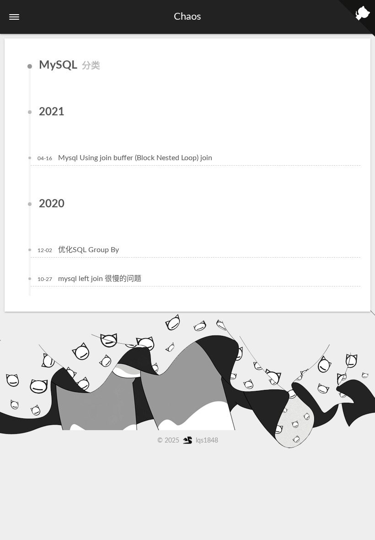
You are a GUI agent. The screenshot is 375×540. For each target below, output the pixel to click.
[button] (14, 17)
